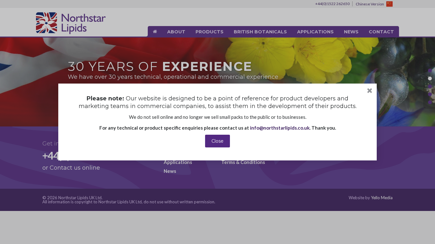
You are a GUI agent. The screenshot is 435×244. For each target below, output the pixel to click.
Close (217, 141)
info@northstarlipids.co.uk (280, 128)
